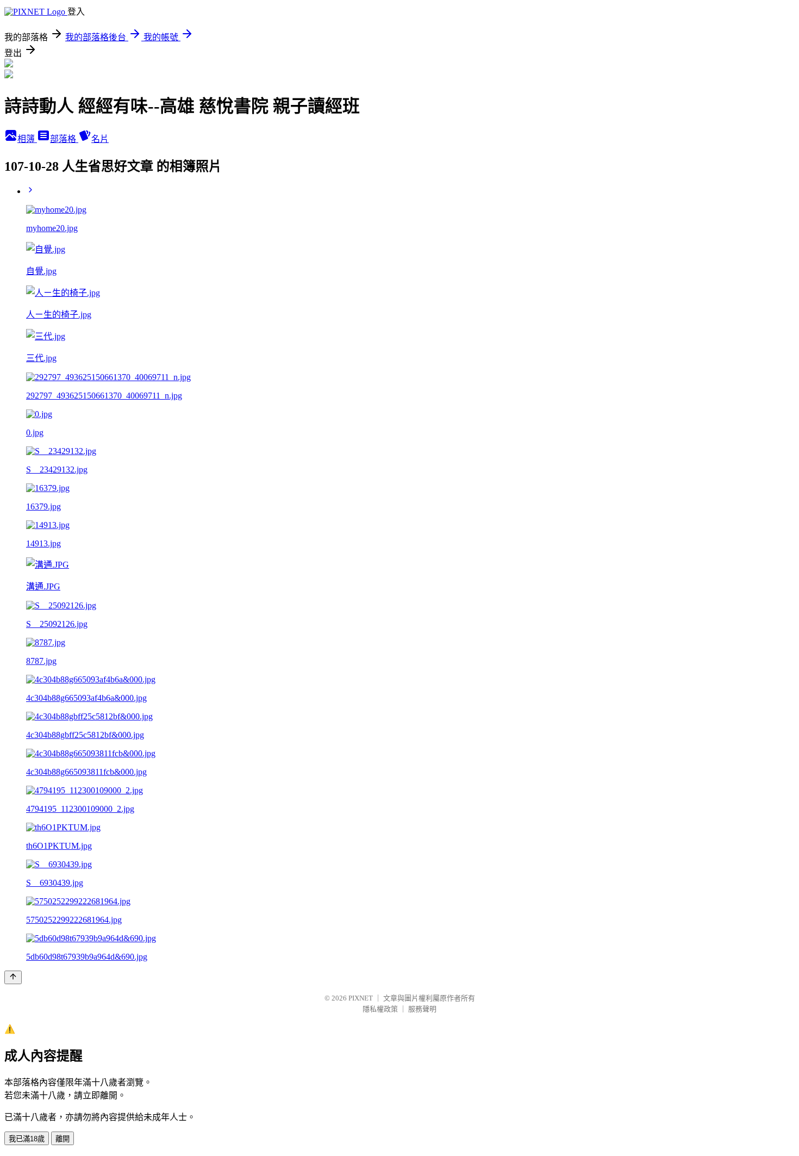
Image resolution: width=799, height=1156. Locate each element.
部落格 (64, 139)
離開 (62, 1139)
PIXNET (360, 998)
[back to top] (13, 977)
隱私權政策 (380, 1009)
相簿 (27, 139)
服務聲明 (422, 1009)
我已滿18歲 (27, 1139)
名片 (100, 139)
